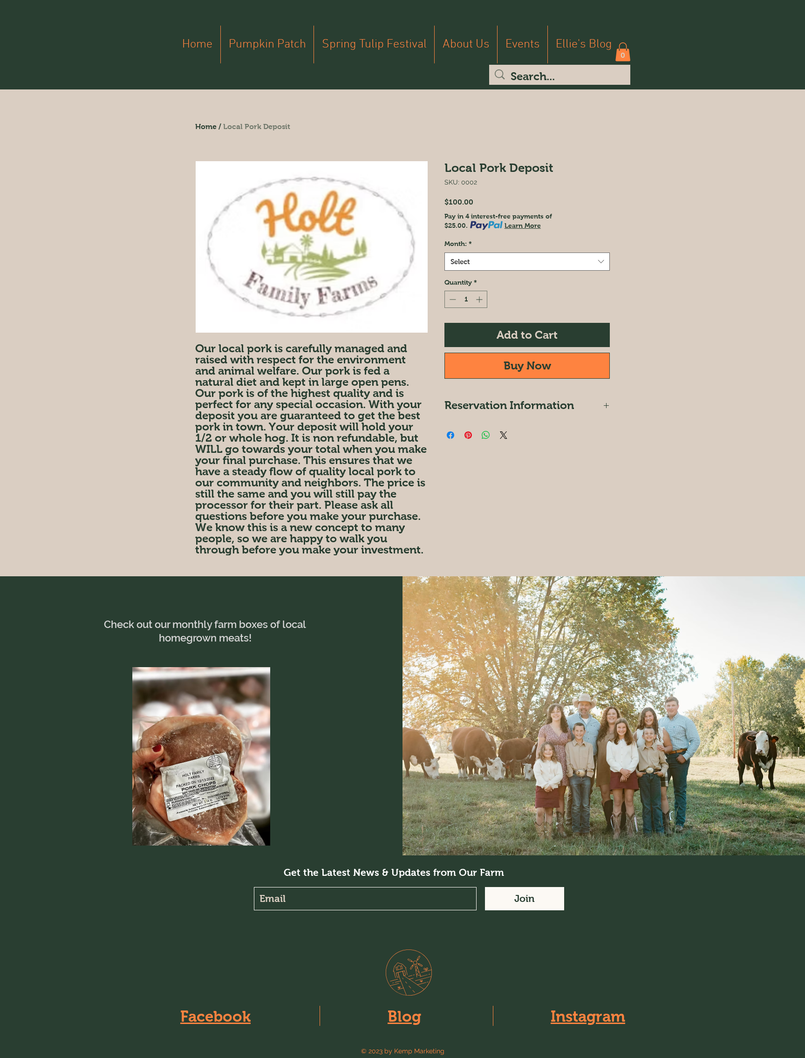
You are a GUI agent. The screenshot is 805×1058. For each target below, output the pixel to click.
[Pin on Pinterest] (468, 435)
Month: (458, 243)
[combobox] (527, 262)
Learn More (523, 225)
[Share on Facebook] (450, 435)
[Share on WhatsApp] (485, 435)
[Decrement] (451, 299)
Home (206, 126)
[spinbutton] (465, 299)
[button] (623, 51)
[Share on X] (503, 435)
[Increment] (480, 299)
